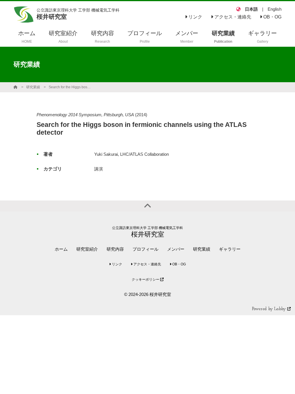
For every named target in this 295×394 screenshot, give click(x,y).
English (274, 9)
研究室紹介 (87, 249)
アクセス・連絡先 (232, 16)
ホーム (61, 249)
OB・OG (271, 16)
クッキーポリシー (146, 279)
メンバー (175, 249)
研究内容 (115, 249)
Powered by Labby (269, 309)
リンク (194, 16)
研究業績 (33, 87)
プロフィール (145, 249)
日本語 (251, 9)
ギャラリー (230, 249)
